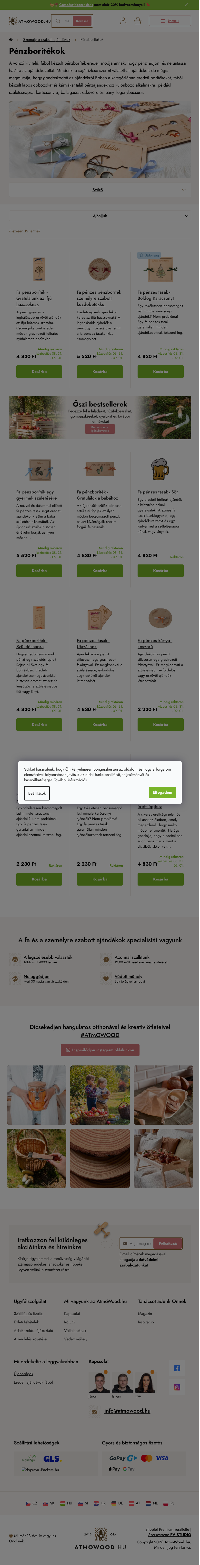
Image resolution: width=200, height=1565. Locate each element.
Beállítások (37, 793)
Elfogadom (162, 792)
